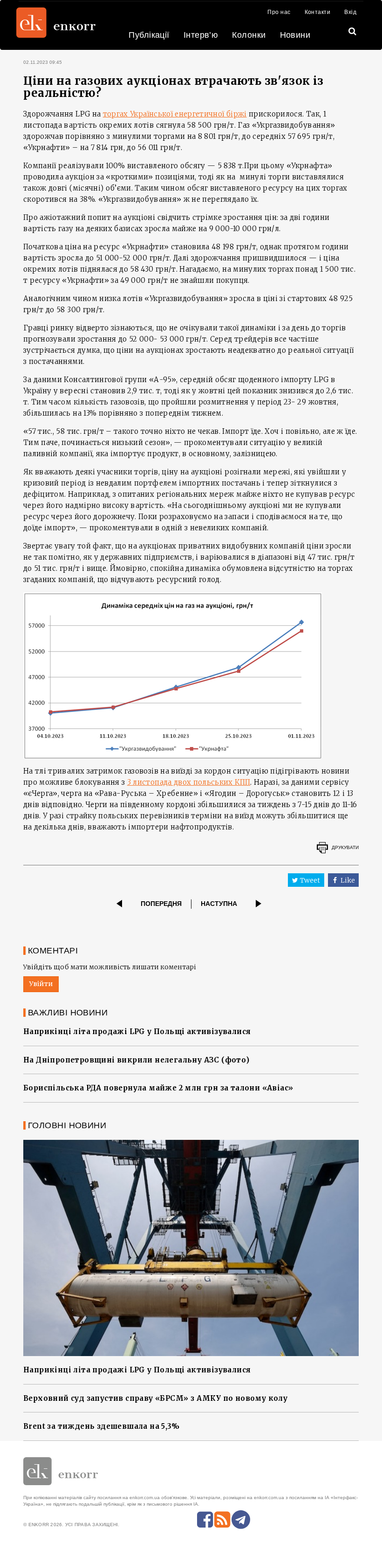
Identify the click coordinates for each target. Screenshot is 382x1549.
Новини (295, 35)
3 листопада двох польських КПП (189, 782)
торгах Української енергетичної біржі (175, 114)
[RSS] (222, 1520)
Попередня (161, 903)
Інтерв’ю (201, 35)
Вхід (350, 12)
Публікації (149, 35)
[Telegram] (241, 1520)
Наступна (219, 903)
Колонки (249, 35)
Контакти (318, 12)
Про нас (278, 12)
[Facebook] (205, 1520)
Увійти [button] (41, 984)
